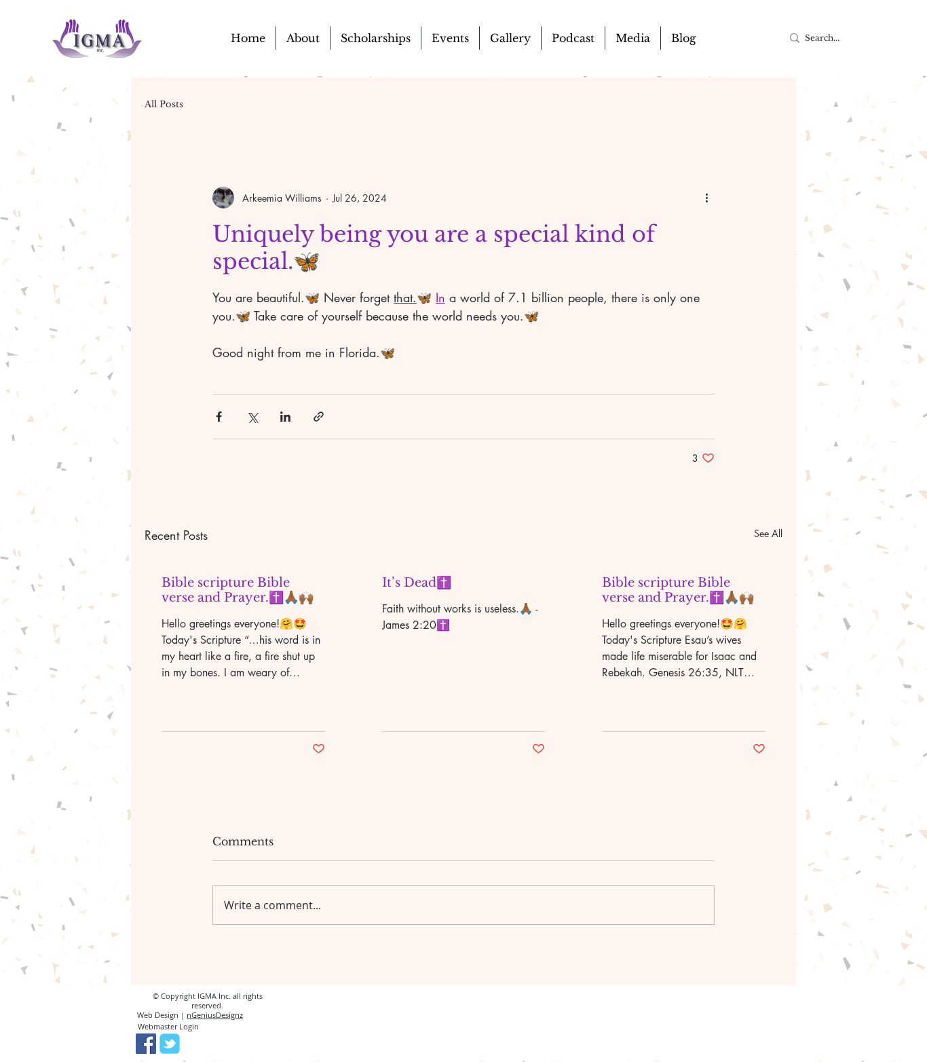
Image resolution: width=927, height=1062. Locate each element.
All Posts (164, 104)
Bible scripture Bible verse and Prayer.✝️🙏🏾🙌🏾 (238, 590)
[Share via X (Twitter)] (252, 416)
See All (768, 533)
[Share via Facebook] (218, 416)
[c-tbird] (169, 1043)
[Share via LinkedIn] (285, 416)
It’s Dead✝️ (416, 582)
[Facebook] (146, 1043)
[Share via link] (318, 416)
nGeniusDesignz (215, 1015)
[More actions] (706, 197)
